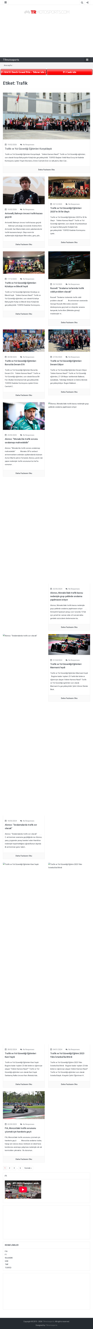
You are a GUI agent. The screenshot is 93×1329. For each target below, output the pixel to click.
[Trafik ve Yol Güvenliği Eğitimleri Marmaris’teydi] (69, 644)
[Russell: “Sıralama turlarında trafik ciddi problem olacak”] (69, 265)
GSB (6, 1261)
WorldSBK (9, 1258)
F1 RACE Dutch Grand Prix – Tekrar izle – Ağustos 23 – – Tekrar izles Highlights (23, 72)
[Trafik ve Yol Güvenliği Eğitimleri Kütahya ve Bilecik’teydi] (24, 262)
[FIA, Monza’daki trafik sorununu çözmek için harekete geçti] (24, 1105)
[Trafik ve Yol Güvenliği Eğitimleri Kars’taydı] (24, 953)
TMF (6, 1264)
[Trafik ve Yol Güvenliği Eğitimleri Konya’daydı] (46, 116)
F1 (6, 1254)
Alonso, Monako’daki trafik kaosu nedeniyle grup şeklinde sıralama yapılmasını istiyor (66, 596)
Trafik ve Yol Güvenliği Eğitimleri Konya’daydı (28, 148)
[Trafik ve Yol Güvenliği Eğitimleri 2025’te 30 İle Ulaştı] (69, 187)
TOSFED (8, 1268)
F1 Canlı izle (69, 72)
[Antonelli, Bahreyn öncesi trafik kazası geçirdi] (24, 190)
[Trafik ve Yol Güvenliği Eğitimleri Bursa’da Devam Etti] (24, 340)
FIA (6, 1251)
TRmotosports (11, 59)
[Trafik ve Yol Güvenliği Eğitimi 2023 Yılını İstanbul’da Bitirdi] (69, 953)
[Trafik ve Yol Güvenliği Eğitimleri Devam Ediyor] (69, 340)
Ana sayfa (8, 65)
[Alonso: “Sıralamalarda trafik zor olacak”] (24, 725)
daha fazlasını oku (46, 170)
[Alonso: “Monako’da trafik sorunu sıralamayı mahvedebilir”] (24, 416)
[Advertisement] (46, 36)
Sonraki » (28, 1168)
